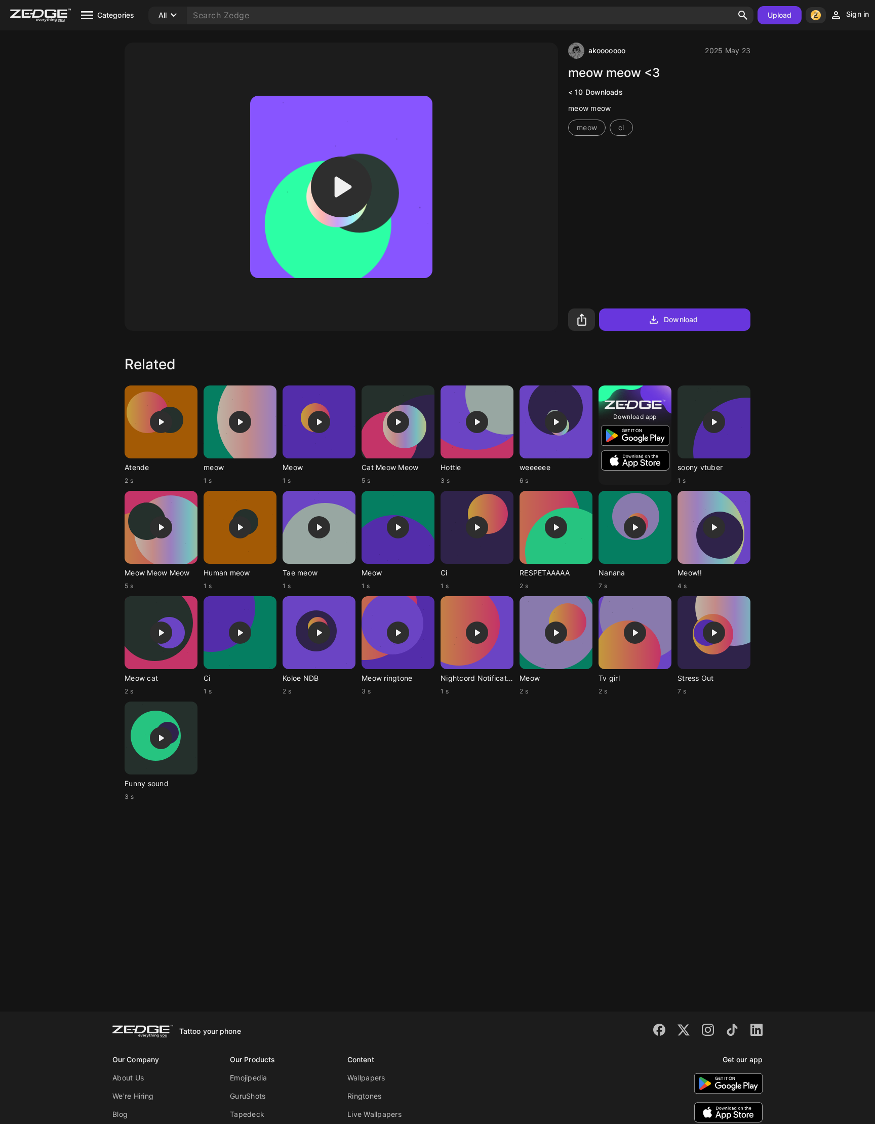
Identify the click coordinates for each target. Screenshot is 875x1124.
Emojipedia (248, 1077)
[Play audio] (341, 187)
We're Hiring (132, 1096)
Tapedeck (247, 1114)
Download (681, 319)
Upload (780, 15)
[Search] (742, 15)
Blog (120, 1114)
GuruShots (247, 1096)
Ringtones (364, 1096)
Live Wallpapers (374, 1114)
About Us (128, 1077)
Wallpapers (366, 1077)
